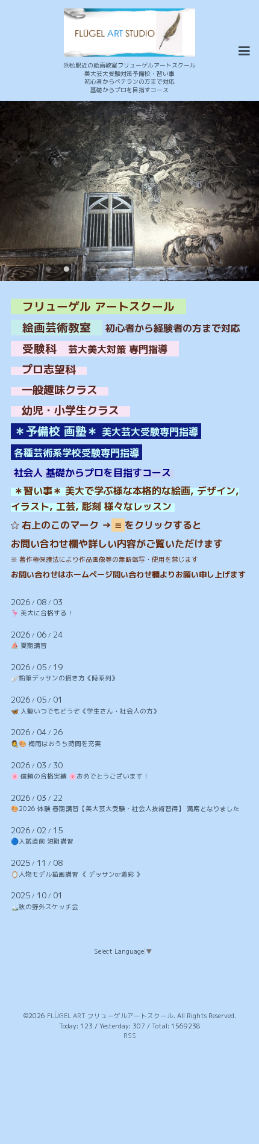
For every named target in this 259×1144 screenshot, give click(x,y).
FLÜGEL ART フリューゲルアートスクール (110, 1016)
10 (211, 269)
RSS (129, 1035)
